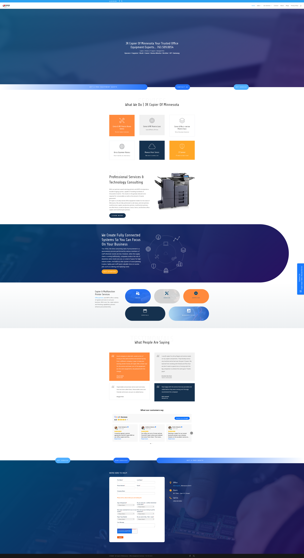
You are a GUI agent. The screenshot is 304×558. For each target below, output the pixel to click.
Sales (258, 5)
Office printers (99, 298)
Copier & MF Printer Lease (152, 126)
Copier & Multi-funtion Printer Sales (182, 127)
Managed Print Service (152, 152)
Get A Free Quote (195, 460)
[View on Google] (116, 427)
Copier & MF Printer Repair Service (122, 127)
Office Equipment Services (136, 556)
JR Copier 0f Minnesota (121, 556)
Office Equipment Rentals (122, 152)
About (282, 5)
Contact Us (182, 87)
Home (253, 5)
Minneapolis (176, 486)
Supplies (196, 297)
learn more (117, 215)
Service (167, 297)
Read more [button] (117, 439)
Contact (276, 5)
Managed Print (189, 315)
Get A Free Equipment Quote (103, 87)
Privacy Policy (294, 5)
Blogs (287, 5)
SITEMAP (111, 556)
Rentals (145, 315)
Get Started (110, 271)
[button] (112, 433)
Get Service (241, 87)
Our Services (266, 5)
